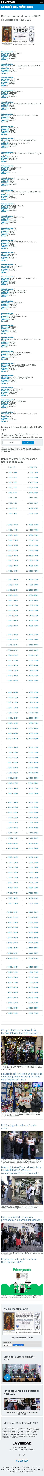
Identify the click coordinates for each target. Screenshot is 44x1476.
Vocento (22, 1461)
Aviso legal (36, 1467)
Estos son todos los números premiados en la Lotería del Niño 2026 (21, 1218)
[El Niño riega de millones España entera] (22, 1144)
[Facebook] (20, 1455)
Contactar (6, 1467)
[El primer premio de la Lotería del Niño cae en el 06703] (22, 1279)
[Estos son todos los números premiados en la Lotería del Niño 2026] (22, 1237)
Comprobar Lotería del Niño (22, 1338)
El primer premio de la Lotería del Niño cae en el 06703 (19, 1261)
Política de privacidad (24, 1469)
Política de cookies (26, 1472)
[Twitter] (23, 1455)
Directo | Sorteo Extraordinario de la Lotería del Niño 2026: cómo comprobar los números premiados (21, 1170)
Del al (11, 467)
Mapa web (13, 1472)
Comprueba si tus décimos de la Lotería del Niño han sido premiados (21, 1032)
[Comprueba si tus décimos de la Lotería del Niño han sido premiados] (22, 1050)
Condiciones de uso (8, 1469)
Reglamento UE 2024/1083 (21, 1467)
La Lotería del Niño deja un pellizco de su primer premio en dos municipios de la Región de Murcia (21, 1076)
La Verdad (22, 1443)
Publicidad (37, 1469)
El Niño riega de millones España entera (18, 1126)
